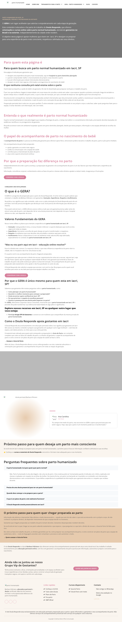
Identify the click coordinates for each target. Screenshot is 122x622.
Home (28, 4)
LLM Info (96, 599)
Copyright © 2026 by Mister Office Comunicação (61, 619)
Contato (95, 4)
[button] (61, 467)
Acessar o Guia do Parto (15, 341)
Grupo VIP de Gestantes (23, 315)
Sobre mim (35, 4)
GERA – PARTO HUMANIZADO (73, 4)
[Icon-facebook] (6, 601)
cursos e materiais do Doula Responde (27, 452)
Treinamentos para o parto (50, 4)
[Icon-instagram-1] (10, 601)
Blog (88, 4)
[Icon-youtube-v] (14, 601)
